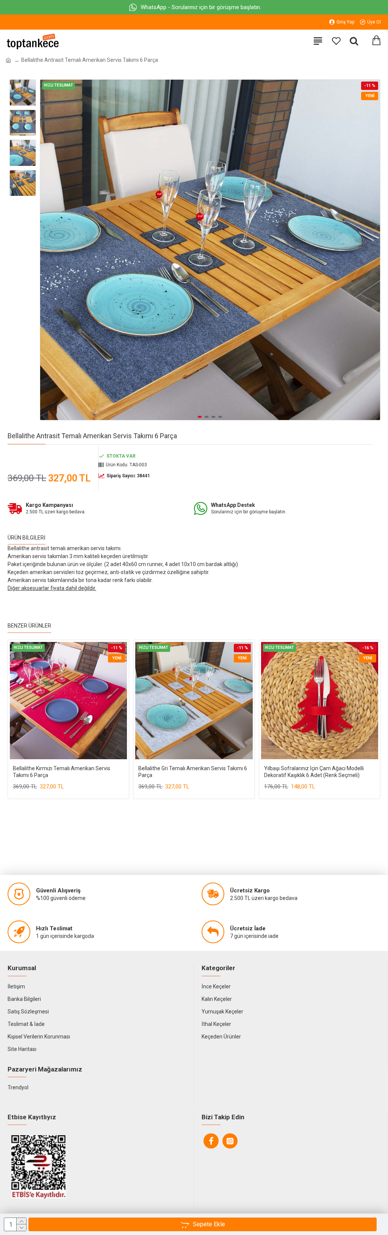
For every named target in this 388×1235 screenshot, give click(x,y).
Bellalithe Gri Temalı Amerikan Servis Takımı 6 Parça (192, 771)
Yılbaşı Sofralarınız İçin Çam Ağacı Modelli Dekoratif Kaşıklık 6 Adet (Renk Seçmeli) (314, 771)
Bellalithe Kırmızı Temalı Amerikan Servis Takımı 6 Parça (61, 771)
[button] (47, 250)
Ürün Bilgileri (26, 538)
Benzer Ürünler (29, 626)
